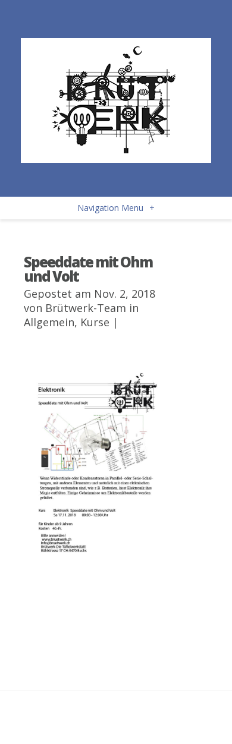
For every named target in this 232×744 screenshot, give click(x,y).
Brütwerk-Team (85, 308)
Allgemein (49, 322)
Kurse (94, 322)
